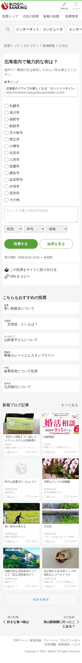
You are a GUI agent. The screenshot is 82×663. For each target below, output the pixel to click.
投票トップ (10, 16)
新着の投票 (51, 16)
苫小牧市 (16, 132)
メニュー (76, 9)
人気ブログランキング (14, 6)
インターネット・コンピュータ (39, 29)
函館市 (14, 119)
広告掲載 (50, 644)
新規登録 (35, 640)
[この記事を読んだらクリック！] (11, 452)
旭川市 (14, 112)
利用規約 (64, 644)
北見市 (14, 153)
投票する (21, 244)
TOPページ (20, 640)
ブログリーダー (70, 640)
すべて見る (69, 405)
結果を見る (56, 244)
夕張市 (14, 186)
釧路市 (14, 126)
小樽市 (14, 146)
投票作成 (64, 9)
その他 (14, 200)
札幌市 (14, 106)
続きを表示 (41, 599)
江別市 (14, 159)
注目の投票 (31, 16)
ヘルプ (75, 644)
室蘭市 (14, 166)
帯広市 (14, 139)
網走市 (14, 173)
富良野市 (16, 179)
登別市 (14, 193)
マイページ (50, 640)
